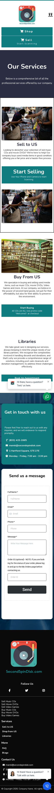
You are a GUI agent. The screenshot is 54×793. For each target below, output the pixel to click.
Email (11, 507)
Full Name (13, 492)
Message (12, 537)
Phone (11, 522)
